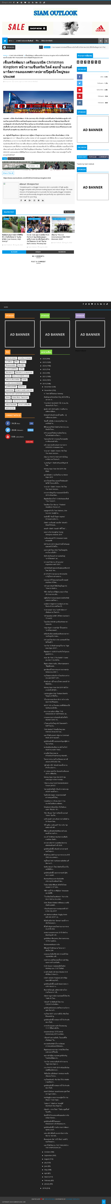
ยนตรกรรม (29, 47)
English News (47, 41)
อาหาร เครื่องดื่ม (24, 404)
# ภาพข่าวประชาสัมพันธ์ (16, 159)
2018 (44, 1188)
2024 (44, 366)
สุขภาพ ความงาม (20, 401)
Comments (103, 157)
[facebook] (13, 2)
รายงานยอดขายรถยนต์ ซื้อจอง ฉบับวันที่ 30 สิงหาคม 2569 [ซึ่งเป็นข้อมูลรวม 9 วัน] (60, 47)
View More (70, 212)
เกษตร (23, 362)
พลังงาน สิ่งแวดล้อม (13, 379)
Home (5, 55)
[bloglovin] (25, 2)
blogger (14, 252)
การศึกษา (9, 362)
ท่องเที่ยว (6, 219)
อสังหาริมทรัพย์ (11, 404)
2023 (44, 369)
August (47, 1159)
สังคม (8, 397)
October (47, 1152)
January (47, 1184)
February (47, 1180)
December (48, 387)
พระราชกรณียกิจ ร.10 (20, 376)
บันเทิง (8, 376)
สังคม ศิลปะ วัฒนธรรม (20, 397)
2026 (44, 359)
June (46, 1166)
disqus (38, 252)
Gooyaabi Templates (72, 1199)
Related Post (9, 212)
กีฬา (16, 362)
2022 (44, 373)
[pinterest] (21, 2)
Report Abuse (80, 351)
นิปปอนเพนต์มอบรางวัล (52, 944)
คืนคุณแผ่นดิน (11, 365)
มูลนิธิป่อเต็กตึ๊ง (11, 387)
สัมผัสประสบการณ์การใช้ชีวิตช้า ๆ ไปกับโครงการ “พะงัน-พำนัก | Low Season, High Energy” (12, 238)
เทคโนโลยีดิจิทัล (11, 369)
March (46, 1177)
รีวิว (37, 41)
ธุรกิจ (21, 369)
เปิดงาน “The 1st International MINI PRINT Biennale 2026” (60, 237)
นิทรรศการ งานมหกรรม (24, 372)
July (45, 1163)
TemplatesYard (49, 1199)
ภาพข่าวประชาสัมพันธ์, (31, 81)
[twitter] (17, 2)
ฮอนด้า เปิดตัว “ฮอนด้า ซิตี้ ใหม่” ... (55, 528)
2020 (44, 380)
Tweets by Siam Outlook (85, 164)
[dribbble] (29, 2)
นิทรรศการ (9, 372)
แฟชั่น (24, 379)
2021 (44, 376)
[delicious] (44, 2)
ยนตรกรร (22, 387)
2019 (44, 384)
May (46, 1170)
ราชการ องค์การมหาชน (24, 390)
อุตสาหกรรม (10, 408)
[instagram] (40, 2)
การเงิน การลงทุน (25, 358)
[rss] (32, 2)
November (48, 390)
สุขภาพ (8, 401)
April (46, 1173)
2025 (44, 362)
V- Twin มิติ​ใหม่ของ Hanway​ (53, 394)
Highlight (82, 157)
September (48, 1155)
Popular (93, 157)
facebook (62, 252)
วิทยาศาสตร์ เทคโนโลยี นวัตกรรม (17, 394)
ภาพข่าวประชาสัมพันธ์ (24, 41)
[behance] (36, 2)
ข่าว (10, 41)
